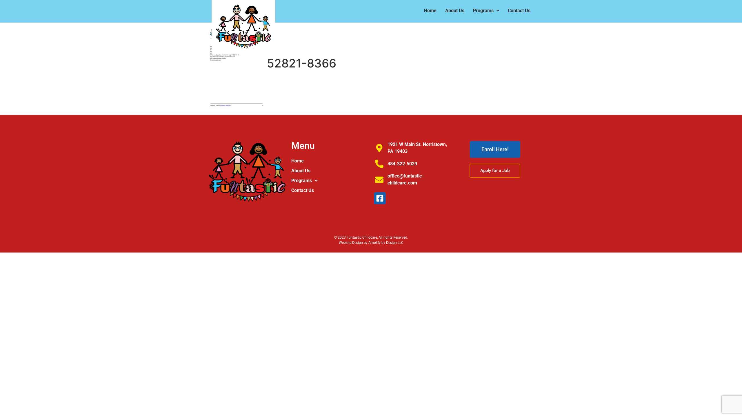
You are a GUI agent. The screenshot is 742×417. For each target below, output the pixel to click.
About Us (454, 10)
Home (430, 10)
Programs (483, 10)
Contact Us (519, 10)
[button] (486, 10)
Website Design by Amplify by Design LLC (371, 243)
